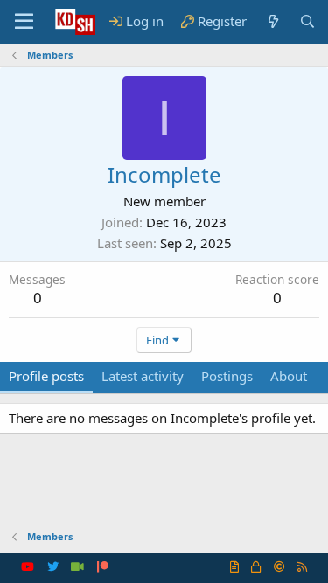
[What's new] (272, 21)
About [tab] (288, 376)
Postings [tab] (227, 376)
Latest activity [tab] (142, 376)
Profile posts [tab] (46, 376)
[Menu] (24, 22)
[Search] (307, 21)
